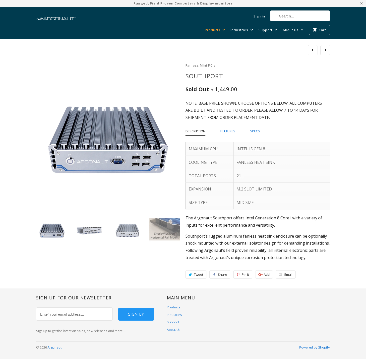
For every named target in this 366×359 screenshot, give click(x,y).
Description (195, 131)
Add (267, 274)
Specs (255, 131)
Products (213, 30)
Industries (240, 30)
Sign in (259, 16)
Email (288, 274)
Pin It (245, 274)
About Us (291, 30)
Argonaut (54, 347)
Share (222, 274)
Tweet (198, 274)
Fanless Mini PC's (200, 65)
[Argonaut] (56, 16)
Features (227, 131)
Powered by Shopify (314, 347)
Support (265, 30)
